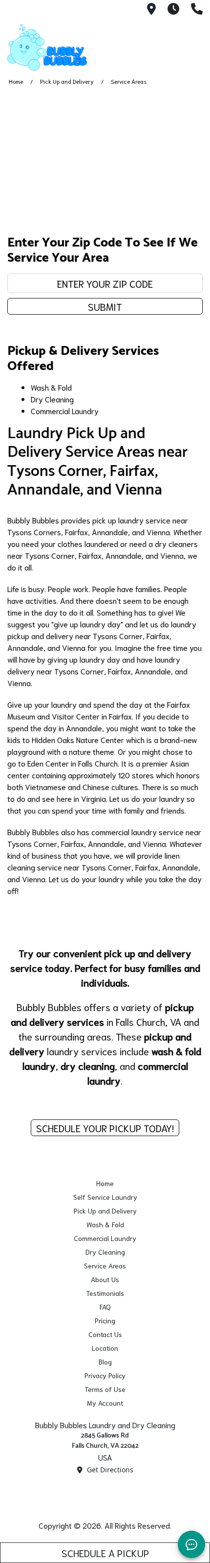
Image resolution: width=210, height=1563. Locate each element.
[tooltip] (151, 9)
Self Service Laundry (105, 1196)
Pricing (105, 1320)
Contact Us (105, 1334)
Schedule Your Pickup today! (105, 1127)
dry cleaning (88, 1065)
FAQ (105, 1306)
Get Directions (109, 1469)
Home (16, 81)
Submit (105, 306)
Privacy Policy (105, 1375)
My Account (105, 1402)
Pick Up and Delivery (67, 81)
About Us (105, 1279)
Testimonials (105, 1293)
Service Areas (105, 1265)
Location (105, 1347)
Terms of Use (105, 1389)
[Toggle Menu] (192, 45)
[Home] (56, 47)
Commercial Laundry (65, 410)
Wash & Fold (51, 387)
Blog (105, 1361)
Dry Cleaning (52, 399)
